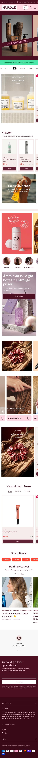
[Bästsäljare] (5, 120)
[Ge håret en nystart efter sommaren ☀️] (17, 592)
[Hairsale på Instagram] (5, 733)
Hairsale (14, 745)
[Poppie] (5, 473)
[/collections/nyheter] (19, 188)
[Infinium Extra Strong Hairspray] (26, 147)
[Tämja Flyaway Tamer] (17, 511)
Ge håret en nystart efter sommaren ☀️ (15, 615)
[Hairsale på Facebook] (2, 733)
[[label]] (17, 35)
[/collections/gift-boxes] (19, 304)
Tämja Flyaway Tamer (10, 532)
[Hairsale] (9, 8)
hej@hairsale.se (17, 714)
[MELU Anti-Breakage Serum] (9, 147)
